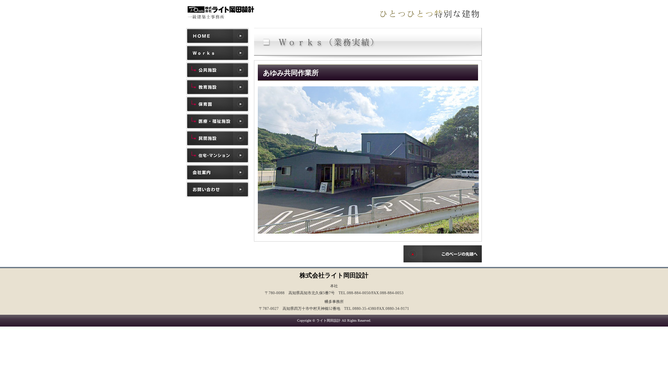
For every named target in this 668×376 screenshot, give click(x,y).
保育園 (217, 104)
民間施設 (217, 138)
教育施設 (217, 87)
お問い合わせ (217, 189)
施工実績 (217, 53)
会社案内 (217, 172)
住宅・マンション (217, 155)
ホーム (217, 36)
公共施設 (217, 70)
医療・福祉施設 (217, 121)
